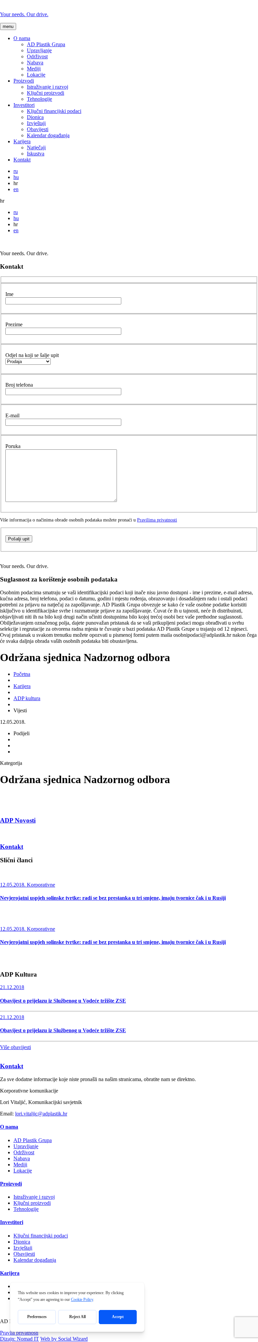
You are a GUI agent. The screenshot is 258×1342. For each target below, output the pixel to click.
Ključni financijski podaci (54, 111)
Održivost (37, 56)
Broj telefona (19, 385)
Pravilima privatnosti (157, 520)
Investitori (24, 105)
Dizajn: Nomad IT (19, 1339)
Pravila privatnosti (19, 1333)
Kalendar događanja (48, 135)
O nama (21, 38)
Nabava (35, 62)
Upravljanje (39, 50)
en (15, 189)
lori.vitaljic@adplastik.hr (41, 1113)
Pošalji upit (19, 538)
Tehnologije (39, 99)
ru (15, 171)
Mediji (34, 68)
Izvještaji (36, 123)
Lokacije (36, 75)
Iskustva (35, 153)
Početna (21, 674)
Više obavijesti (15, 1047)
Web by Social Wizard (64, 1339)
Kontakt (22, 159)
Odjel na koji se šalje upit (32, 355)
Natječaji (36, 147)
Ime (9, 294)
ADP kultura (26, 698)
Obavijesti (37, 129)
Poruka (12, 446)
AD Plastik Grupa (46, 44)
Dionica (35, 117)
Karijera (22, 141)
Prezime (14, 324)
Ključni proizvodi (45, 93)
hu (16, 177)
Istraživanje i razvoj (47, 87)
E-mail (12, 415)
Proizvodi (23, 81)
